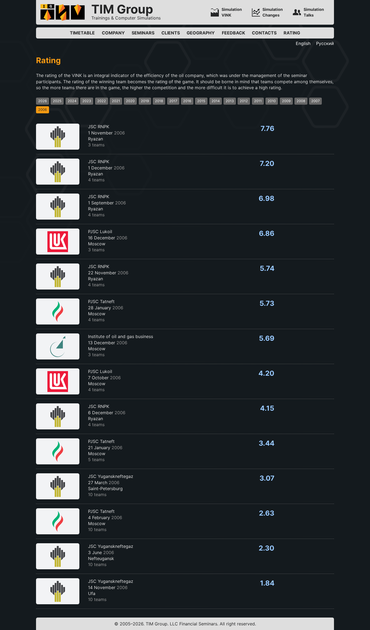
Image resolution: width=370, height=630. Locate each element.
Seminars (143, 33)
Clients (170, 33)
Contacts (264, 33)
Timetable (82, 33)
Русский (325, 43)
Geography (201, 33)
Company (113, 33)
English (303, 43)
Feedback (233, 33)
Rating (292, 33)
